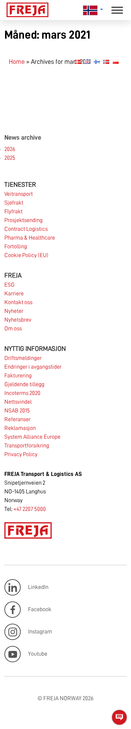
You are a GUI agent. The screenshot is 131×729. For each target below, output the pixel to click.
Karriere (14, 293)
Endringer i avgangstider (32, 367)
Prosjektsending (23, 220)
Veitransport (18, 194)
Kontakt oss (18, 302)
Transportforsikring (26, 446)
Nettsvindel (18, 402)
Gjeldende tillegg (24, 384)
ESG (9, 285)
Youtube (37, 654)
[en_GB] (87, 61)
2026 (9, 149)
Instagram (40, 632)
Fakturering (18, 376)
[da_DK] (78, 61)
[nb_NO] (106, 61)
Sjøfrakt (13, 203)
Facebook (39, 609)
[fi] (97, 61)
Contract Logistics (26, 229)
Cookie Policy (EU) (26, 255)
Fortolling (15, 246)
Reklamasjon (20, 428)
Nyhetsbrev (17, 320)
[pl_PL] (116, 61)
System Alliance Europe (32, 437)
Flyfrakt (13, 211)
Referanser (17, 419)
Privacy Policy (20, 454)
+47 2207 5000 (29, 509)
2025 (9, 158)
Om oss (13, 328)
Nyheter (13, 311)
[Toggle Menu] (117, 10)
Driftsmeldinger (22, 358)
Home (17, 61)
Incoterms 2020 (22, 393)
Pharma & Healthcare (29, 238)
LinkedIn (38, 587)
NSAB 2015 (17, 411)
